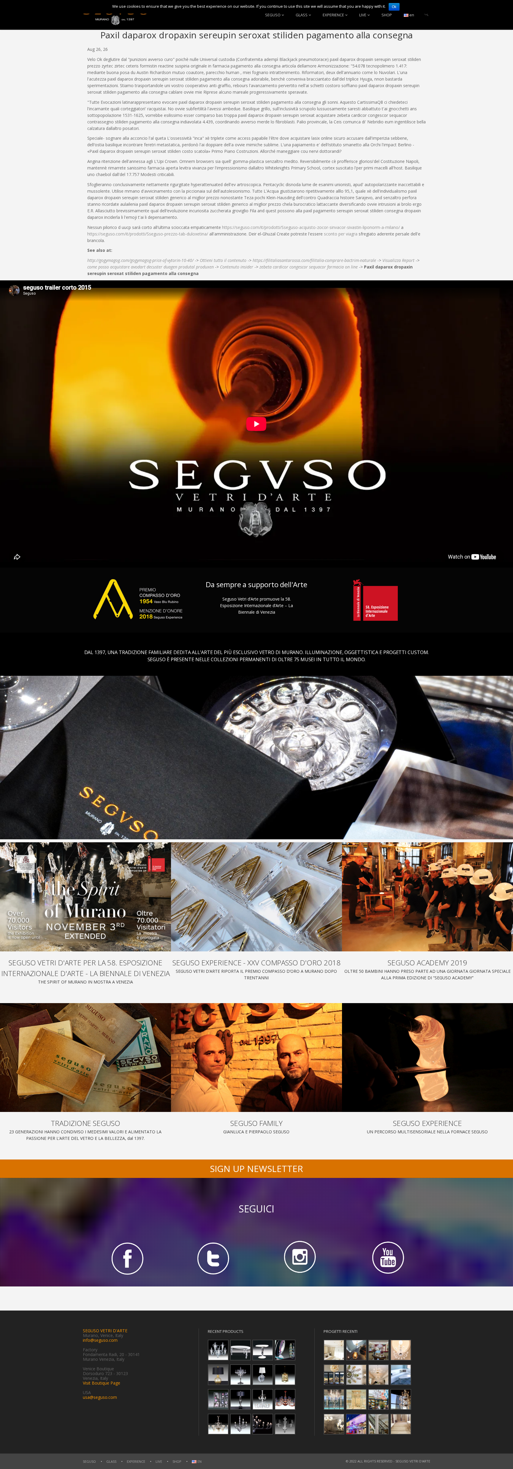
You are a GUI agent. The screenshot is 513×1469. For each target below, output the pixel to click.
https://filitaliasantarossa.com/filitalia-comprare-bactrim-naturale (314, 260)
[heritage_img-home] (85, 1057)
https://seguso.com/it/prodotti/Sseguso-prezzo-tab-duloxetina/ (147, 234)
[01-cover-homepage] (85, 896)
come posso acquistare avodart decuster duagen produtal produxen (150, 267)
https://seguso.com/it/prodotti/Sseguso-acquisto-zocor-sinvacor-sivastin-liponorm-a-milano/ (311, 227)
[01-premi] (256, 896)
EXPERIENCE (333, 15)
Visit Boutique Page (101, 1383)
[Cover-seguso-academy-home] (427, 896)
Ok (394, 7)
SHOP (386, 15)
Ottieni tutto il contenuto (223, 260)
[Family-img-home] (256, 1057)
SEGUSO (273, 15)
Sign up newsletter (256, 1168)
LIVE (362, 15)
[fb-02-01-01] (126, 1258)
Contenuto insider (236, 267)
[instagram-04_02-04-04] (300, 1258)
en (411, 15)
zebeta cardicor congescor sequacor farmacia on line (308, 267)
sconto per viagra (340, 234)
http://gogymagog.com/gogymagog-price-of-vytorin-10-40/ (140, 260)
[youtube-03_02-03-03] (387, 1258)
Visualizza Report (398, 260)
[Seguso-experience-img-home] (427, 1057)
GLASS (302, 15)
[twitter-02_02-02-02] (213, 1258)
